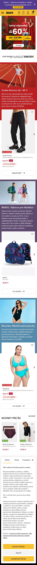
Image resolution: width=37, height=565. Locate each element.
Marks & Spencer (8, 444)
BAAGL (5, 278)
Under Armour (7, 155)
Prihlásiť (27, 13)
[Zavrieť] (35, 4)
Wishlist (23, 13)
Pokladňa (33, 12)
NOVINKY (31, 416)
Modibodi (6, 389)
